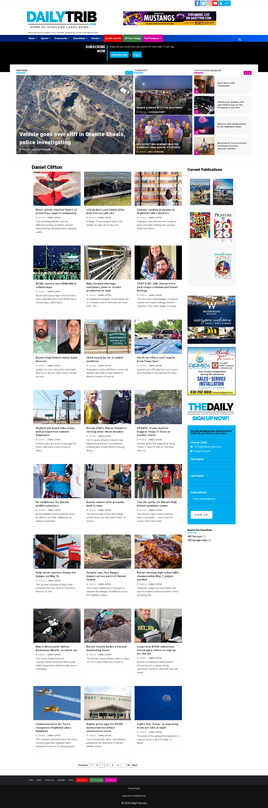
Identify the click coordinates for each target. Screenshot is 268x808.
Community (60, 38)
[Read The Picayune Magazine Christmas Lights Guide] (223, 265)
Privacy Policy (134, 788)
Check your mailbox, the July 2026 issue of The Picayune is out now (230, 105)
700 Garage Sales (198, 540)
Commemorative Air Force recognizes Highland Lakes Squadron (53, 728)
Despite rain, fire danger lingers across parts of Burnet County (106, 576)
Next (134, 765)
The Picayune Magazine (207, 70)
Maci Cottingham (41, 149)
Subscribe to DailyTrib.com (134, 795)
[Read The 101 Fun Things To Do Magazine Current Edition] (223, 192)
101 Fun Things (132, 38)
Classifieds (79, 38)
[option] (74, 114)
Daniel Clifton (54, 218)
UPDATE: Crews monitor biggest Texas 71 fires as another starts (153, 432)
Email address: (199, 492)
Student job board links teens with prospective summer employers (55, 432)
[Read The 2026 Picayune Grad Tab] (223, 228)
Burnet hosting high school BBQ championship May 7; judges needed (158, 576)
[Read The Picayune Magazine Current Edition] (200, 192)
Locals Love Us (113, 38)
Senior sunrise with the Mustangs (159, 107)
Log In (137, 54)
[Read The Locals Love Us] (200, 225)
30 (128, 765)
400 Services (195, 536)
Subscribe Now (119, 54)
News (31, 38)
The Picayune (151, 38)
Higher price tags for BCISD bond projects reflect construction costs (104, 728)
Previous (83, 765)
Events (95, 38)
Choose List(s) (199, 442)
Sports (44, 38)
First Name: (197, 459)
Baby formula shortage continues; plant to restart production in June (103, 287)
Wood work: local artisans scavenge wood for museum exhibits (232, 146)
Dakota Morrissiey (157, 112)
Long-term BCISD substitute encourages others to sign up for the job (156, 650)
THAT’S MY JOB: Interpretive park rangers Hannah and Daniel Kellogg (157, 287)
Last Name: (197, 475)
